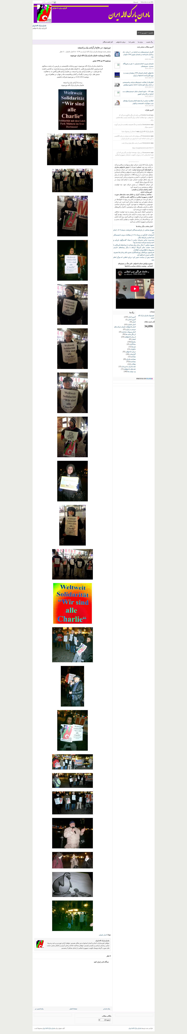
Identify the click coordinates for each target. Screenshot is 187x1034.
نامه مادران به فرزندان (129, 366)
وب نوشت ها (131, 371)
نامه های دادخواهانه (130, 369)
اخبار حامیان (70, 52)
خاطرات (133, 349)
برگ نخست (149, 42)
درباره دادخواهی (120, 42)
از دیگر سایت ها (131, 334)
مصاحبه (133, 357)
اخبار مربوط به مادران (129, 332)
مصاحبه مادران (131, 359)
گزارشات (133, 354)
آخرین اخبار (132, 317)
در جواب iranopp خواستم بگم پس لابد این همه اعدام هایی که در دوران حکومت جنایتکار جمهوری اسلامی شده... (134, 155)
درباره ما (140, 42)
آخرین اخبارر (132, 319)
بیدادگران (133, 344)
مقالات (133, 364)
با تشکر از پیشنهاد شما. (128, 131)
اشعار (134, 339)
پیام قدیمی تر (39, 1009)
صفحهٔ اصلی (73, 1009)
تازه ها (134, 347)
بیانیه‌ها (133, 342)
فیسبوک (135, 2)
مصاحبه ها (132, 361)
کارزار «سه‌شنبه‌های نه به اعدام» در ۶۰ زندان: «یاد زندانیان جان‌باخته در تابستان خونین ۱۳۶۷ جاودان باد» (138, 54)
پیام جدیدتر (106, 1009)
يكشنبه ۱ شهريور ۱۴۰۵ (145, 33)
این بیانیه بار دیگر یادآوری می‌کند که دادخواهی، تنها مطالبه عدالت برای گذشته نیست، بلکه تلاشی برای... (134, 117)
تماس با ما (132, 42)
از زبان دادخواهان (130, 337)
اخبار (134, 322)
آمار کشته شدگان (108, 42)
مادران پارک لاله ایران (39, 26)
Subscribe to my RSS (147, 2)
